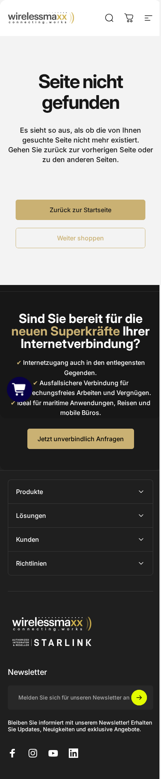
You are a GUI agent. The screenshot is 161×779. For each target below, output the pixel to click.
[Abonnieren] (133, 707)
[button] (19, 389)
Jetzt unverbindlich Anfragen (81, 439)
